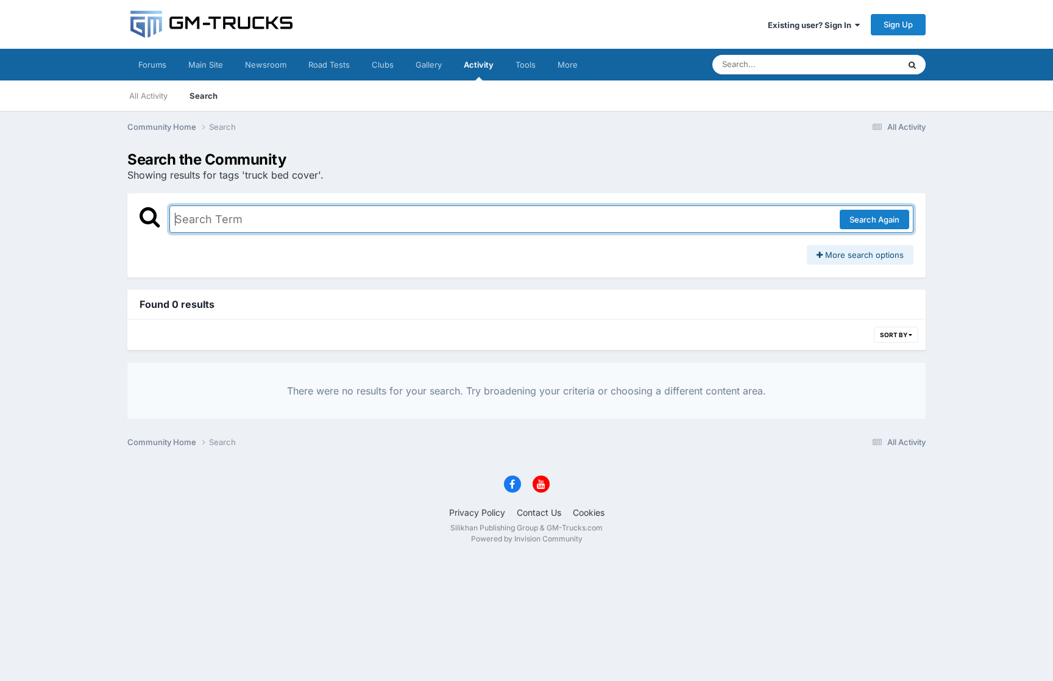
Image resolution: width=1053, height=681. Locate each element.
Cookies (588, 512)
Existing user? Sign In (811, 25)
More (568, 65)
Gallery (429, 65)
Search (204, 96)
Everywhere (861, 64)
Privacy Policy (477, 512)
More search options (863, 255)
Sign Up (898, 24)
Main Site (205, 65)
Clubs (383, 65)
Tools (526, 65)
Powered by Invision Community (527, 538)
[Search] (912, 64)
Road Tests (329, 65)
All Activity (148, 96)
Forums (152, 65)
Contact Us (539, 512)
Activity (479, 65)
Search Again (874, 219)
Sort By (894, 334)
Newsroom (265, 65)
